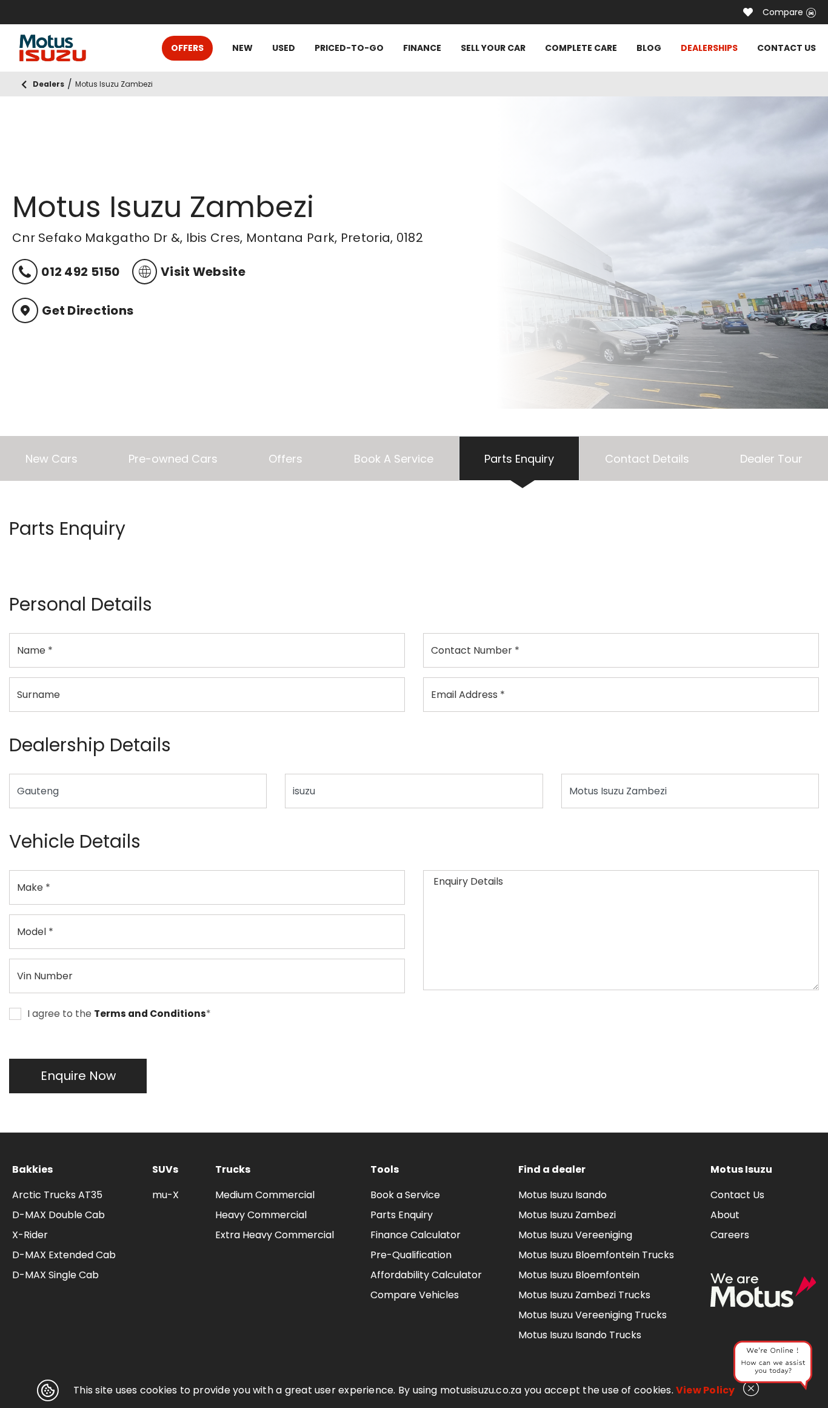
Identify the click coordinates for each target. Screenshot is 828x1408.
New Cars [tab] (51, 458)
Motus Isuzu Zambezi (567, 1215)
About (725, 1215)
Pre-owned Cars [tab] (173, 458)
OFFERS (187, 48)
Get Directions (87, 310)
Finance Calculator (415, 1235)
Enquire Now (78, 1075)
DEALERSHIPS (709, 48)
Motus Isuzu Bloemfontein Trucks (596, 1255)
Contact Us (737, 1195)
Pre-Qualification (411, 1255)
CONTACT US (786, 48)
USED (283, 48)
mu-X (165, 1195)
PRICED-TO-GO (349, 48)
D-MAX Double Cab (58, 1215)
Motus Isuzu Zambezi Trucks (584, 1295)
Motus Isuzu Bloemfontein (578, 1275)
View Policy (705, 1390)
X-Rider (30, 1235)
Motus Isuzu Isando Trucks (579, 1335)
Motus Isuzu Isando (562, 1195)
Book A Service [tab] (393, 458)
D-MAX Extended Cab (64, 1255)
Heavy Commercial (261, 1215)
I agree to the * (119, 1014)
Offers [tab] (285, 458)
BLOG (648, 48)
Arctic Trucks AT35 (57, 1195)
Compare (783, 12)
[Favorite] (748, 12)
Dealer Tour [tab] (771, 458)
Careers (729, 1235)
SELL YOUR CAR (493, 48)
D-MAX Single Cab (55, 1275)
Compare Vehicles (414, 1295)
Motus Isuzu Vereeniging (575, 1235)
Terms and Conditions (150, 1014)
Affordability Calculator (426, 1275)
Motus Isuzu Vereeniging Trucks (592, 1315)
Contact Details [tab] (647, 458)
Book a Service (405, 1195)
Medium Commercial (265, 1195)
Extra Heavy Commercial (274, 1235)
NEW (242, 48)
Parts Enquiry (401, 1215)
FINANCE (422, 48)
